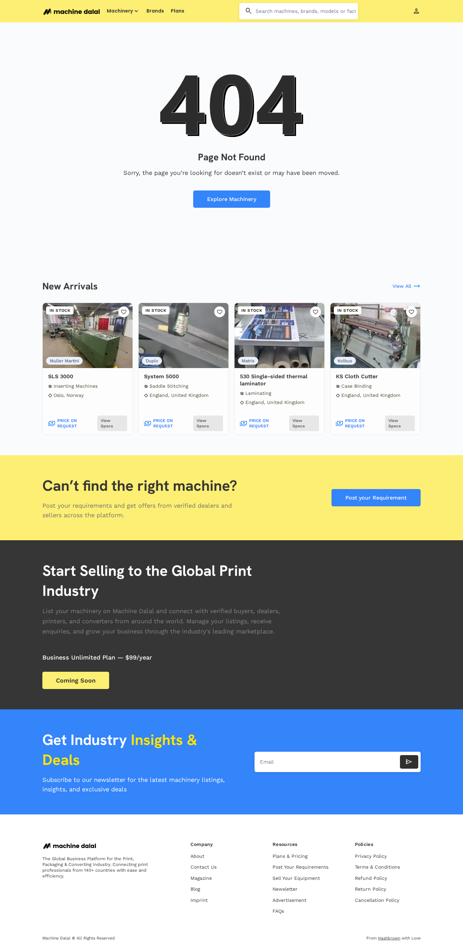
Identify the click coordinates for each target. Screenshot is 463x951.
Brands (155, 11)
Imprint (199, 900)
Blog (195, 889)
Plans (177, 11)
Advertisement (289, 900)
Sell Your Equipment (296, 878)
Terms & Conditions (377, 867)
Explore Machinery (231, 199)
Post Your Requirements (300, 867)
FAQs (278, 911)
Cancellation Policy (377, 900)
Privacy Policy (371, 856)
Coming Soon (76, 680)
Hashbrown (389, 938)
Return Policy (370, 889)
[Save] (123, 311)
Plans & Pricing (290, 856)
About (197, 856)
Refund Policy (371, 878)
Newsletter (285, 889)
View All (406, 286)
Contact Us (203, 867)
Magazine (201, 878)
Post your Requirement (376, 497)
